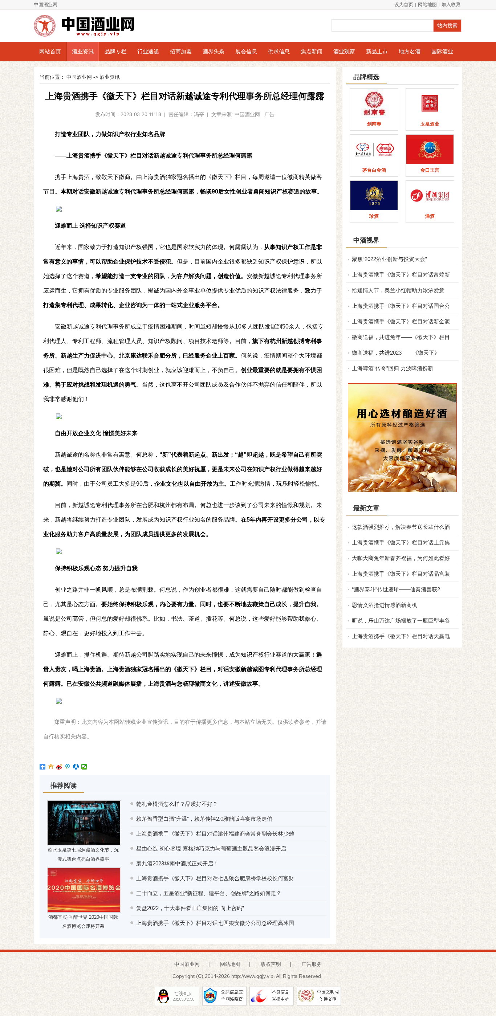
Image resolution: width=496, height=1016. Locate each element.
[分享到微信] (84, 767)
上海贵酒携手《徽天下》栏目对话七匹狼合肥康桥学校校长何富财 (215, 878)
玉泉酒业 (429, 124)
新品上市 (377, 51)
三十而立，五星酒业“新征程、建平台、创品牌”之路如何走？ (208, 893)
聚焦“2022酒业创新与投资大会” (389, 259)
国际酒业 (442, 51)
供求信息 (279, 51)
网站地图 (427, 4)
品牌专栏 (115, 51)
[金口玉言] (430, 149)
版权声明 (271, 964)
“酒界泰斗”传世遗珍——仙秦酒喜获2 (396, 589)
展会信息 (246, 51)
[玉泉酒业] (430, 103)
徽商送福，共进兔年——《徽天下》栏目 (401, 337)
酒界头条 (213, 51)
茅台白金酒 (374, 170)
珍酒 (374, 216)
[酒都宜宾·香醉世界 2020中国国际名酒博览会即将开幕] (84, 890)
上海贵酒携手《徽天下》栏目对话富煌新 (401, 275)
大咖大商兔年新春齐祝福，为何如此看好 (401, 558)
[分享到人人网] (76, 767)
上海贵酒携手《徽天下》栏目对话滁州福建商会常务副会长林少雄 (215, 834)
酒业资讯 (83, 51)
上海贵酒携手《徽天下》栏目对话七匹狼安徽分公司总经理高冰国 (215, 923)
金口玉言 (429, 170)
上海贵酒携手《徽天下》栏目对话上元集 (401, 542)
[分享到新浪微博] (59, 767)
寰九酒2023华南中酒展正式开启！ (177, 863)
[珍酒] (374, 195)
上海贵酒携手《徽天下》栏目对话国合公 (401, 306)
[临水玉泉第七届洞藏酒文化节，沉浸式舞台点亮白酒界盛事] (84, 822)
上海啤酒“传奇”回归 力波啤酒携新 (392, 368)
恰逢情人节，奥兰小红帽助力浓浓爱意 (398, 290)
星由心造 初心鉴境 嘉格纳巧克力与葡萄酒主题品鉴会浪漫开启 (211, 848)
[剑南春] (374, 103)
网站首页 (50, 51)
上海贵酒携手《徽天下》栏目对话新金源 (401, 321)
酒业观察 (344, 51)
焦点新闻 (311, 51)
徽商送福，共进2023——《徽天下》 (396, 353)
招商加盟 (181, 51)
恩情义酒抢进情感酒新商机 (384, 605)
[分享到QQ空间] (51, 767)
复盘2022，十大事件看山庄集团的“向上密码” (190, 908)
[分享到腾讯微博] (68, 767)
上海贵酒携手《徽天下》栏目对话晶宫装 (401, 574)
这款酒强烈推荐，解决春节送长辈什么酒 (401, 527)
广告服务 (311, 964)
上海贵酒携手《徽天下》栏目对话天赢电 (401, 636)
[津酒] (430, 195)
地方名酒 (409, 51)
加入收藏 (451, 4)
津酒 (430, 216)
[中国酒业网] (88, 26)
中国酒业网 (45, 4)
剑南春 (374, 124)
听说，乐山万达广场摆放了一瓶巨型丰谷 (401, 620)
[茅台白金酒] (374, 149)
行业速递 (148, 51)
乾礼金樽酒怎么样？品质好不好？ (177, 804)
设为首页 (403, 4)
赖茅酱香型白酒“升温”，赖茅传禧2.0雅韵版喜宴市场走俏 (204, 819)
